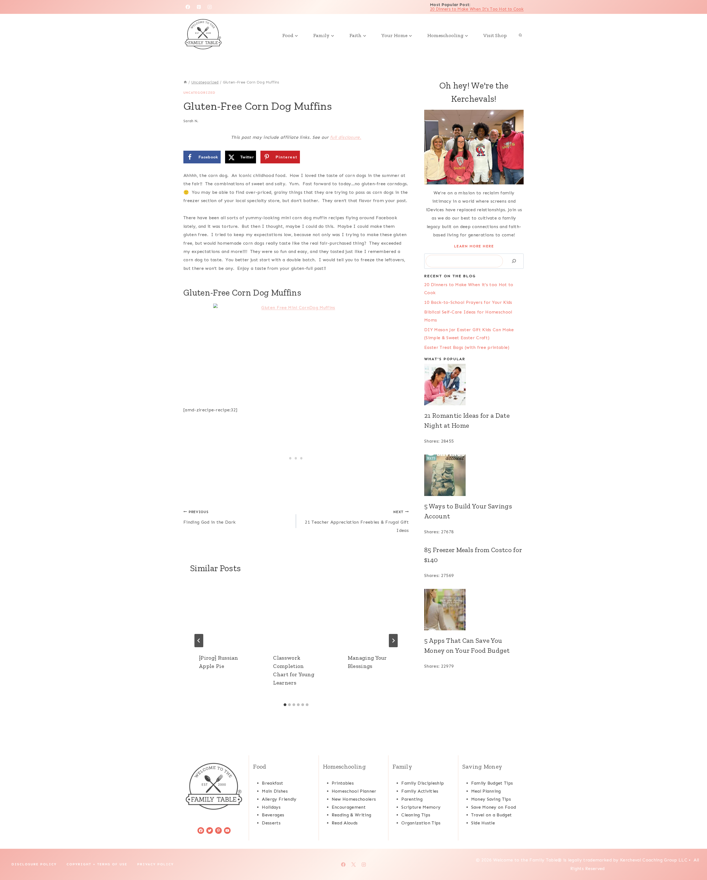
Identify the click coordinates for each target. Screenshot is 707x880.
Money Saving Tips (491, 799)
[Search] (514, 261)
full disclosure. (345, 137)
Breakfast (272, 783)
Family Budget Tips (492, 783)
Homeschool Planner (354, 791)
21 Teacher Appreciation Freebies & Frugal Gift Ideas (357, 521)
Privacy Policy (155, 864)
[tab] (285, 704)
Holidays (271, 807)
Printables (343, 783)
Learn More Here (474, 246)
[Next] (393, 640)
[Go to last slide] (198, 640)
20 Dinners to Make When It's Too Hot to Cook (477, 9)
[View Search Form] (520, 35)
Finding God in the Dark (209, 517)
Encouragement (349, 807)
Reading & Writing (351, 815)
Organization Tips (420, 823)
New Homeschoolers (354, 799)
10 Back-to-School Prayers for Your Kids (468, 302)
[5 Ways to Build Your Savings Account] (474, 475)
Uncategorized (199, 93)
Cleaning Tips (415, 815)
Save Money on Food (493, 807)
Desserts (271, 823)
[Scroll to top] (694, 858)
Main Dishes (275, 791)
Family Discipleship (422, 783)
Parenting (412, 799)
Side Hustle (483, 823)
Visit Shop (495, 35)
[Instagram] (209, 6)
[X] (353, 864)
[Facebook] (187, 6)
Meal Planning (486, 791)
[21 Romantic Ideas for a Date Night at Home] (474, 384)
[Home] (185, 82)
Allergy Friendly (279, 799)
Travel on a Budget (491, 815)
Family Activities (419, 791)
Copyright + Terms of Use (97, 864)
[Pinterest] (198, 6)
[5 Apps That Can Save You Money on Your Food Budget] (474, 609)
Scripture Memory (420, 807)
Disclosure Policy (34, 864)
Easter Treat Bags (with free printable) (466, 347)
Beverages (273, 815)
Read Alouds (345, 823)
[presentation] (221, 613)
